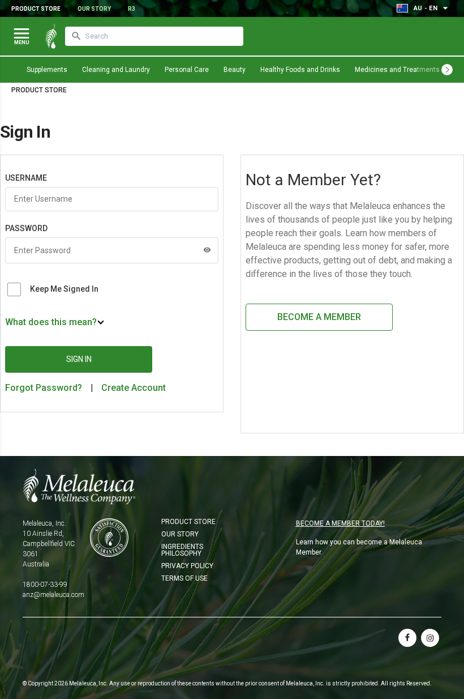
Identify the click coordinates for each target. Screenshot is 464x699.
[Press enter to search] (76, 36)
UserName (26, 177)
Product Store (36, 9)
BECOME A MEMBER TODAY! (340, 523)
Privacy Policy (187, 565)
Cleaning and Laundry (116, 70)
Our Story (94, 9)
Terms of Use (184, 578)
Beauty (235, 70)
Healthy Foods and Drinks (300, 70)
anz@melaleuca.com (53, 595)
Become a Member (319, 317)
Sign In (79, 359)
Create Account (133, 387)
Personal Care (187, 70)
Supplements (47, 70)
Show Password (207, 250)
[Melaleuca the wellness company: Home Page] (51, 36)
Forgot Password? (43, 387)
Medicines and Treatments (397, 70)
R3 (131, 9)
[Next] (447, 69)
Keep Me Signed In (64, 288)
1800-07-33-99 (45, 585)
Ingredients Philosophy (182, 550)
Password (26, 228)
